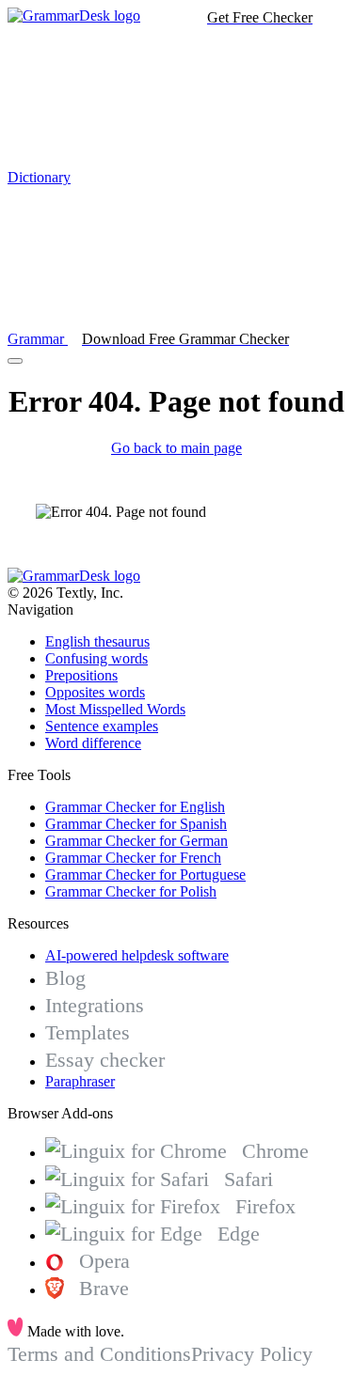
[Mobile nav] (15, 361)
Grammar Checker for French (133, 858)
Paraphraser (80, 1081)
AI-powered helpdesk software (137, 955)
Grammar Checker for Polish (131, 891)
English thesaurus (97, 641)
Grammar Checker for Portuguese (145, 875)
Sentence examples (101, 726)
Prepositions (81, 675)
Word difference (93, 743)
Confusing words (96, 658)
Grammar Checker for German (136, 841)
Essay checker (105, 1059)
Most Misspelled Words (115, 709)
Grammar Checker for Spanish (136, 824)
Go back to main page (176, 448)
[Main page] (74, 15)
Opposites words (95, 692)
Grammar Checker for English (135, 807)
